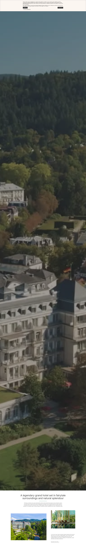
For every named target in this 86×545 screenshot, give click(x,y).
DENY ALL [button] (25, 7)
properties (32, 1)
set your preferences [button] (27, 9)
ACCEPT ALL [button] (60, 7)
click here (27, 4)
